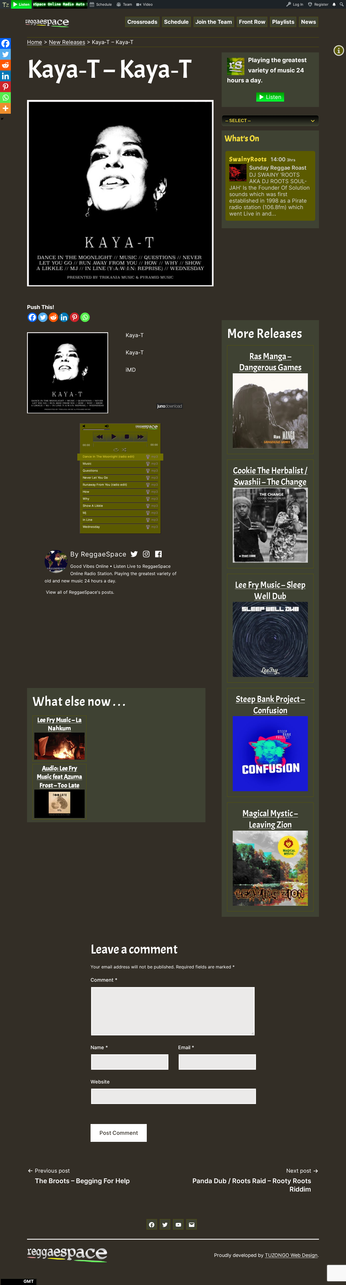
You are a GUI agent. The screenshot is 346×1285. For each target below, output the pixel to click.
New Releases (67, 42)
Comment (104, 980)
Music (87, 463)
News (308, 22)
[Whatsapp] (85, 317)
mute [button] (85, 426)
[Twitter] (43, 317)
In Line (87, 520)
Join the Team (213, 22)
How (86, 492)
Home (34, 42)
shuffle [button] (124, 449)
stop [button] (127, 436)
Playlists (283, 22)
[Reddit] (53, 317)
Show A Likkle (93, 506)
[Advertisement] (120, 642)
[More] (5, 108)
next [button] (140, 436)
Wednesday (91, 527)
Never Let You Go (95, 477)
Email (186, 1047)
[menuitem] (5, 4)
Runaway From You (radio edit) (105, 485)
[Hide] (2, 119)
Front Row (252, 22)
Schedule (176, 22)
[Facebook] (32, 317)
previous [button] (100, 436)
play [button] (113, 436)
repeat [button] (116, 449)
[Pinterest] (74, 317)
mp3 (154, 456)
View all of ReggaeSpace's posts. (80, 592)
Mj (84, 513)
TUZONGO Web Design (291, 1255)
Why (86, 499)
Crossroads (142, 22)
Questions (90, 470)
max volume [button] (107, 426)
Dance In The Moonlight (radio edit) (108, 456)
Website (100, 1082)
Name (99, 1047)
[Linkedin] (64, 317)
